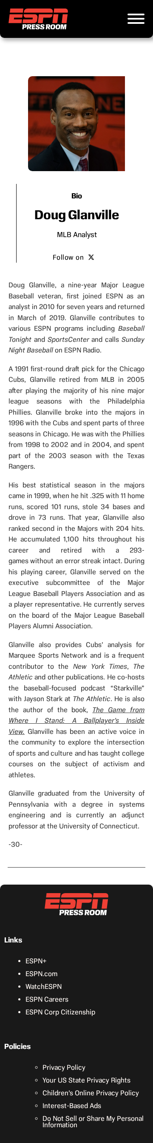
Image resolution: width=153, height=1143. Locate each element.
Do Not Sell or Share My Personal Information (93, 1121)
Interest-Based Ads (71, 1106)
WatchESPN (44, 987)
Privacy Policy (63, 1067)
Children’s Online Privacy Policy (90, 1093)
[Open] (136, 19)
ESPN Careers (47, 999)
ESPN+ (36, 961)
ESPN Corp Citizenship (60, 1012)
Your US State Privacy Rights (86, 1080)
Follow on (68, 257)
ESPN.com (41, 974)
